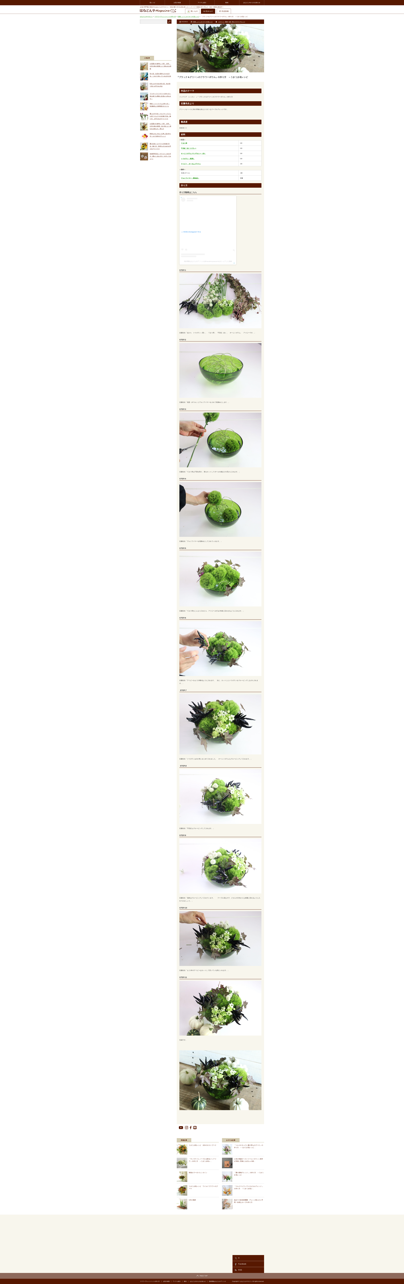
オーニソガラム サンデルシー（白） (193, 153)
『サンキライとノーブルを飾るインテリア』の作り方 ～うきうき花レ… (202, 1160)
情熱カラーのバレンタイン (198, 1172)
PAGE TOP (203, 1276)
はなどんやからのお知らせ (251, 2)
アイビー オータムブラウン (191, 164)
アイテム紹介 (202, 2)
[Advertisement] (155, 38)
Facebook (242, 1264)
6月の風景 (192, 1200)
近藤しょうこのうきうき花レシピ (203, 22)
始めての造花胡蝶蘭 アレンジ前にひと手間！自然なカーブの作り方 (248, 1201)
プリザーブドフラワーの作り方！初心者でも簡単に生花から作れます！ (160, 96)
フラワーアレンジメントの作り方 (150, 1281)
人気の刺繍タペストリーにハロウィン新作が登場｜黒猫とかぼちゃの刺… (248, 1160)
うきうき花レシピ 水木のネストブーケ (202, 1145)
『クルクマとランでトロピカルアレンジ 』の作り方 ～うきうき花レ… (249, 1187)
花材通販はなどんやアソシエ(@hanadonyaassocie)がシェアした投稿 (208, 261)
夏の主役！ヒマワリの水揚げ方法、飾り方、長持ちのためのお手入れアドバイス (160, 146)
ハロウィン (221, 22)
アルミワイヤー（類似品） (190, 178)
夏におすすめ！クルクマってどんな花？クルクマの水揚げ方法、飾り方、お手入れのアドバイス (160, 116)
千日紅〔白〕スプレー (188, 148)
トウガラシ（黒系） (188, 158)
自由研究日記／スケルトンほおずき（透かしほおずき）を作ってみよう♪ (160, 156)
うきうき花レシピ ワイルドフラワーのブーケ (203, 1187)
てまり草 (184, 143)
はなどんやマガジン (246, 1281)
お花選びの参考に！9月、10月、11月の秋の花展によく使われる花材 (160, 66)
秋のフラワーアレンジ (238, 22)
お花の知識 (177, 2)
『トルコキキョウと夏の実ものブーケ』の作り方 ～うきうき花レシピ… (248, 1146)
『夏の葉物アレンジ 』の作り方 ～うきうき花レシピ (249, 1174)
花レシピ (152, 2)
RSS (240, 1270)
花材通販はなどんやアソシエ (217, 1281)
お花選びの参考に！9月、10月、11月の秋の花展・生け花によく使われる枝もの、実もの (160, 126)
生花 (230, 22)
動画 (226, 2)
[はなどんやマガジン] (158, 12)
